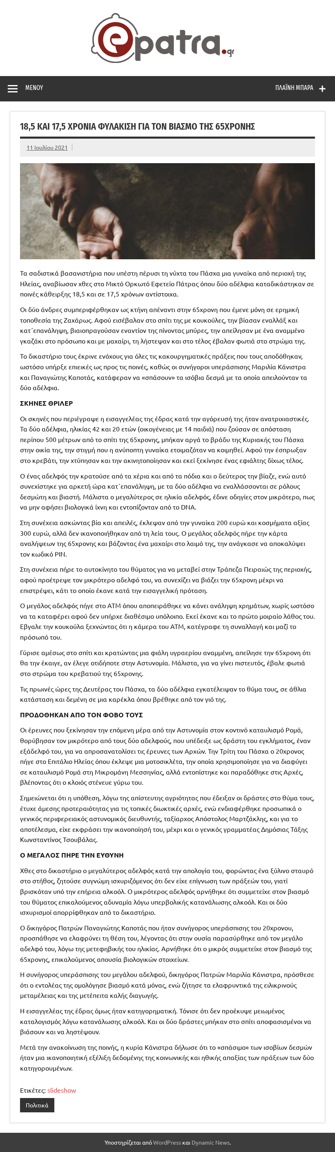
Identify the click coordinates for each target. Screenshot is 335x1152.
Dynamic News (211, 1142)
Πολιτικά (37, 1105)
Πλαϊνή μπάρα (294, 88)
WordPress (167, 1142)
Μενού (34, 88)
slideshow (61, 1090)
